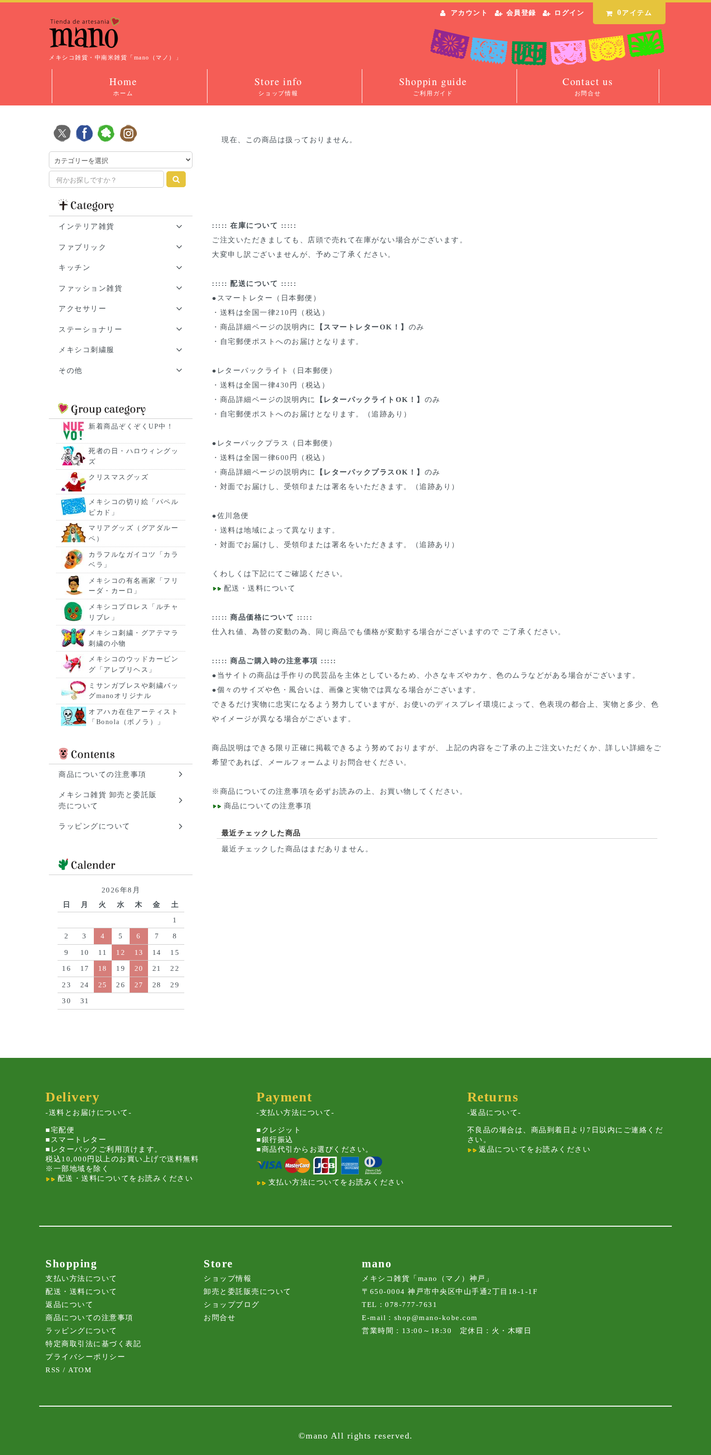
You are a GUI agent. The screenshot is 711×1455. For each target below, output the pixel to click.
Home (123, 85)
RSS (52, 1370)
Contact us (588, 85)
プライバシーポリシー (85, 1357)
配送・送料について (258, 588)
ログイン (569, 12)
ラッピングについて (81, 1331)
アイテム (634, 12)
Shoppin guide (433, 85)
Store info (278, 85)
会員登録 (521, 12)
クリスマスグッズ (118, 477)
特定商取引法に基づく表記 (93, 1344)
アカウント (470, 12)
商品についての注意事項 (264, 791)
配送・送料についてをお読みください (124, 1178)
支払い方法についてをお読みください (335, 1182)
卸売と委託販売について (248, 1291)
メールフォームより (304, 762)
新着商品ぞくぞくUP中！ (131, 426)
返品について (69, 1304)
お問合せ (220, 1317)
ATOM (79, 1370)
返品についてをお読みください (533, 1149)
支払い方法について (81, 1278)
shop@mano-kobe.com (436, 1317)
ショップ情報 (228, 1278)
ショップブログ (232, 1304)
